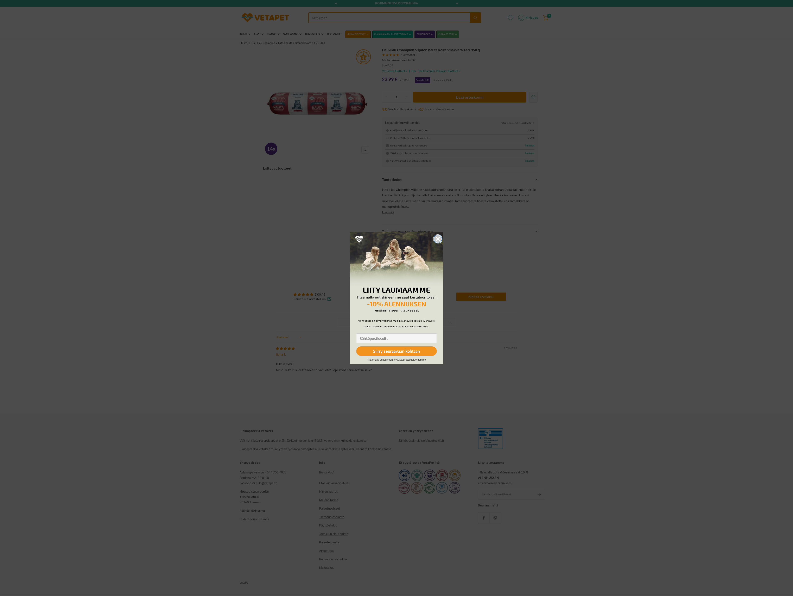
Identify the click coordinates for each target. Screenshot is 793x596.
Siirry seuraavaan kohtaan (396, 351)
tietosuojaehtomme (415, 359)
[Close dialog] (438, 239)
